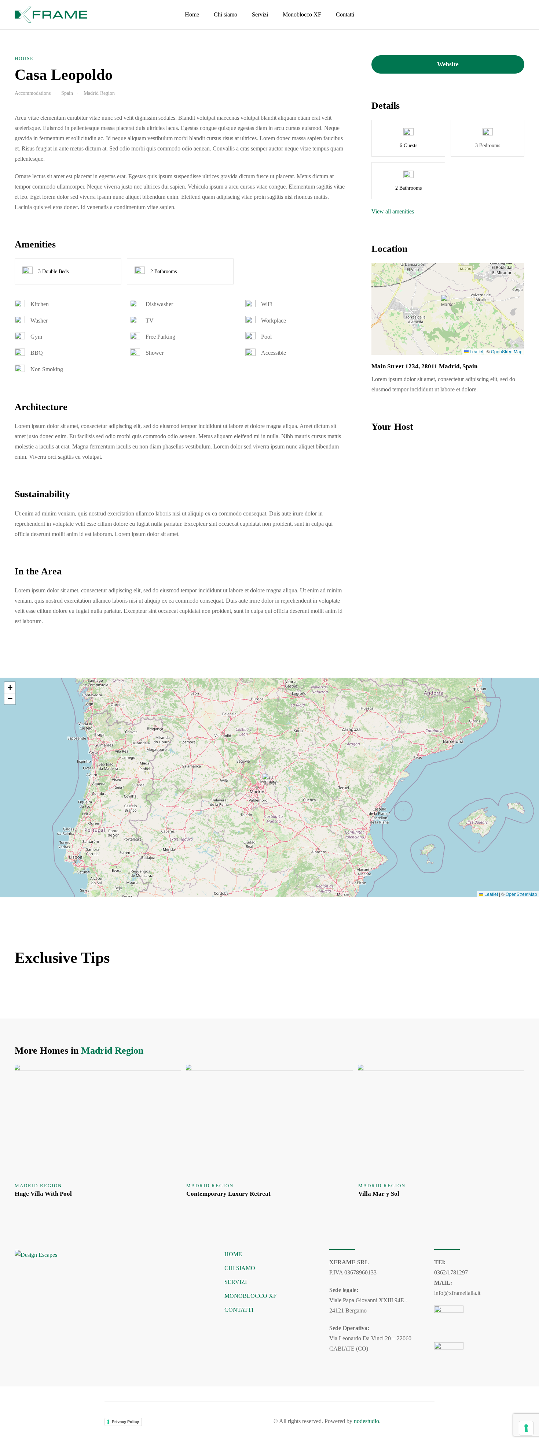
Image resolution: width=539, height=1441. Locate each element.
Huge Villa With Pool (43, 1193)
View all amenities (392, 211)
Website (448, 64)
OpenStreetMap (506, 351)
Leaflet (476, 351)
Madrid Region (112, 1050)
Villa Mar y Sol (378, 1193)
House (24, 58)
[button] (448, 302)
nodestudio (366, 1421)
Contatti (345, 14)
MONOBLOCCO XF (250, 1296)
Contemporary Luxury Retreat (228, 1193)
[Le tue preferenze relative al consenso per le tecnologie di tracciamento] (526, 1428)
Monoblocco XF (302, 14)
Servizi (260, 14)
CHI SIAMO (239, 1268)
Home (192, 14)
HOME (233, 1254)
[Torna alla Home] (52, 14)
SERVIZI (235, 1282)
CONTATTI (238, 1310)
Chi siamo (225, 14)
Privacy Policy (125, 1421)
